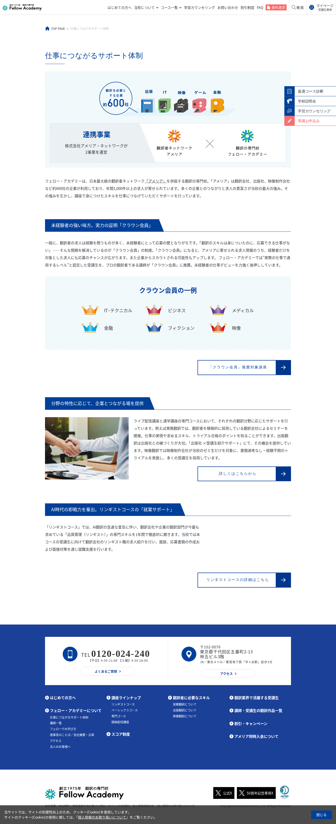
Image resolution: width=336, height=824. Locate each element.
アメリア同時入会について (256, 736)
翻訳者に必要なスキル (191, 697)
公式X (227, 793)
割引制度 (247, 7)
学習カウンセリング (199, 7)
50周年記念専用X (260, 793)
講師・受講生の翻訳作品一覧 (258, 710)
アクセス (55, 741)
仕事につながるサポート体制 (69, 717)
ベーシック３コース (124, 710)
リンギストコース (123, 704)
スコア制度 (120, 734)
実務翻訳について (185, 704)
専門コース (118, 716)
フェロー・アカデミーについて (76, 710)
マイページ (325, 7)
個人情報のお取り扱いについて (102, 817)
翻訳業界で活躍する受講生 (256, 697)
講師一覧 (56, 723)
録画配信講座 (120, 722)
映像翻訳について (185, 716)
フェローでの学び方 (63, 729)
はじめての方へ (119, 7)
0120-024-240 (120, 653)
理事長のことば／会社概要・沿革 (72, 735)
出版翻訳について (185, 710)
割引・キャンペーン (250, 723)
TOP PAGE (58, 28)
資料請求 (278, 7)
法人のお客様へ (60, 746)
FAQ (260, 7)
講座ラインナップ (126, 697)
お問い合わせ (227, 7)
